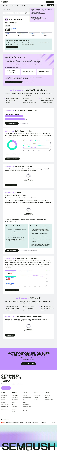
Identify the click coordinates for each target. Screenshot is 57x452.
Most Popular (25, 5)
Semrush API (36, 399)
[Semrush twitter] (8, 419)
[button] (42, 5)
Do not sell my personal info (26, 409)
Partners (24, 402)
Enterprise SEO (15, 397)
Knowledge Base (37, 395)
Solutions (3, 399)
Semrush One (4, 395)
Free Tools (14, 409)
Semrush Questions (27, 397)
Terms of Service (35, 422)
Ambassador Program (49, 399)
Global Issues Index (27, 406)
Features (3, 397)
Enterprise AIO (15, 399)
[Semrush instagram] (3, 419)
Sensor (13, 411)
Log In (42, 1)
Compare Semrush (5, 404)
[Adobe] (3, 422)
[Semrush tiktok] (4, 419)
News (24, 399)
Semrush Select (26, 404)
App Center (14, 406)
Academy (36, 397)
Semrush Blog (47, 395)
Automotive (7, 25)
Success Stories (4, 406)
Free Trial (3, 402)
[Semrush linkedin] (1, 419)
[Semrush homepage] (4, 2)
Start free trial (6, 388)
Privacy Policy (28, 422)
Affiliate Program (4, 409)
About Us (25, 395)
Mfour (13, 404)
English (53, 422)
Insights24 (14, 402)
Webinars (47, 397)
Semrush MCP (15, 395)
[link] (8, 6)
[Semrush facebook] (7, 419)
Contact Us (25, 410)
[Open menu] (55, 1)
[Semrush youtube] (5, 419)
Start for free (49, 1)
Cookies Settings (43, 422)
